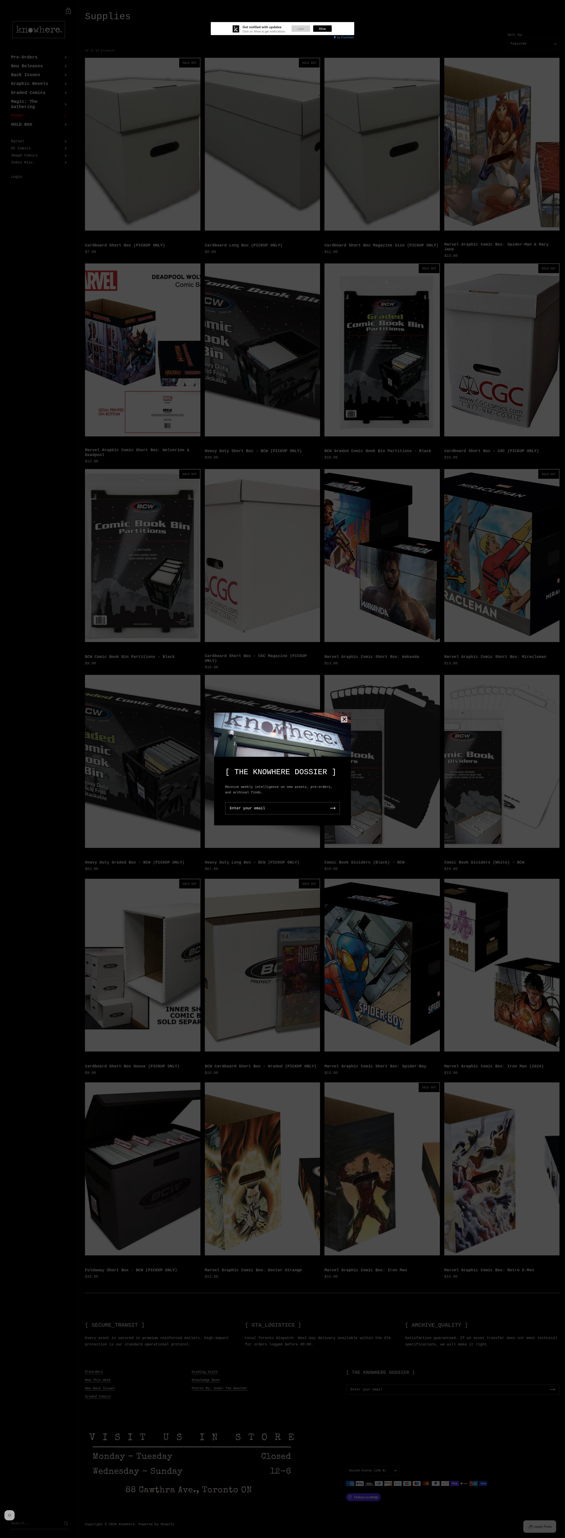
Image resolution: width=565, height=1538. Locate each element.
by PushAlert (345, 37)
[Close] (344, 720)
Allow (322, 28)
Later (301, 28)
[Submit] (332, 808)
